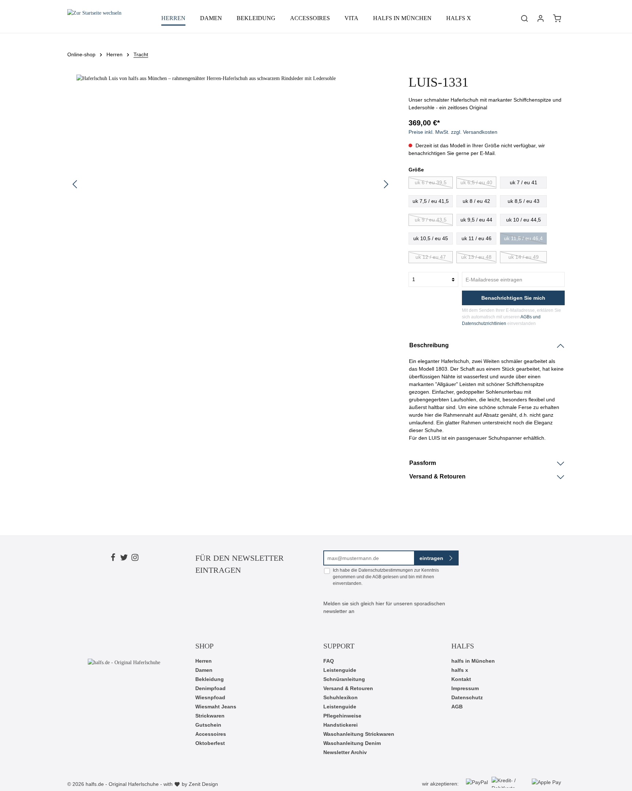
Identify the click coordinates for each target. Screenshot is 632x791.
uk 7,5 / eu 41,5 (431, 201)
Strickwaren (210, 716)
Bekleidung (209, 679)
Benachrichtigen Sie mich (513, 298)
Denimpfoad (210, 688)
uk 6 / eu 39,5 (431, 182)
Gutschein (208, 725)
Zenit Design (203, 784)
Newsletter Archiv (345, 752)
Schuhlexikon (340, 697)
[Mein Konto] (540, 18)
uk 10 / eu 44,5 (523, 220)
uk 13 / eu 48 (476, 257)
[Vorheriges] (74, 184)
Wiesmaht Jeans (215, 706)
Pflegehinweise (342, 716)
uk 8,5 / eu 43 (523, 201)
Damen (203, 670)
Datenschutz (467, 697)
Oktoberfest (210, 743)
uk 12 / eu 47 (430, 257)
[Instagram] (135, 558)
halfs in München (473, 661)
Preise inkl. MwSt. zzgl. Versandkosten (453, 132)
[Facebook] (113, 558)
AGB (376, 576)
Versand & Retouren (348, 688)
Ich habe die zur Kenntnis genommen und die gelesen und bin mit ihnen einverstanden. (386, 577)
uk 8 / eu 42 (476, 201)
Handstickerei (340, 725)
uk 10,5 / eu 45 (430, 238)
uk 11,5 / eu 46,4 (523, 238)
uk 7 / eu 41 (523, 182)
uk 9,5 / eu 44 (476, 220)
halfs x (459, 670)
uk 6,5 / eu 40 (476, 182)
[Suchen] (524, 18)
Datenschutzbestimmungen (385, 570)
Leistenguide (339, 670)
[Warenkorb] (557, 18)
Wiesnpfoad (210, 697)
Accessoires (210, 734)
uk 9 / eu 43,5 (431, 220)
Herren (203, 661)
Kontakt (461, 679)
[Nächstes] (386, 184)
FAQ (328, 661)
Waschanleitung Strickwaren (358, 734)
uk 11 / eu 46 (477, 238)
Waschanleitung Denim (352, 743)
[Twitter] (124, 558)
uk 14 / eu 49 (523, 257)
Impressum (465, 688)
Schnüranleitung (344, 679)
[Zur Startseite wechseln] (94, 18)
